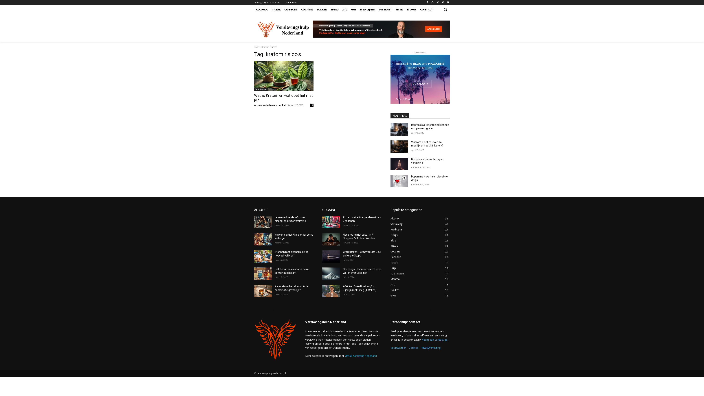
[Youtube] (448, 3)
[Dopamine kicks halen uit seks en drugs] (399, 181)
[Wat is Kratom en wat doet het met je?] (284, 76)
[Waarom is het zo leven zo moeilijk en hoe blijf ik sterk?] (399, 146)
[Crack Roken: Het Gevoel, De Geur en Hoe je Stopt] (331, 256)
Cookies (413, 347)
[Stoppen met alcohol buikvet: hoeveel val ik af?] (263, 256)
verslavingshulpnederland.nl (270, 105)
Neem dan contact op (434, 339)
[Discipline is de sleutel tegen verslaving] (399, 164)
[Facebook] (427, 3)
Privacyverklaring (431, 347)
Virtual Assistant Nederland (361, 356)
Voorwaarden (398, 347)
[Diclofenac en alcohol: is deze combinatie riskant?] (263, 273)
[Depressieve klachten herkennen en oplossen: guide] (399, 129)
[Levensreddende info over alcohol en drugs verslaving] (263, 222)
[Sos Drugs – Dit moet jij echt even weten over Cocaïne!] (331, 273)
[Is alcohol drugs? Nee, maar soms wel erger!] (263, 239)
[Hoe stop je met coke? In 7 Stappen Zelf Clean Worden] (331, 239)
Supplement (261, 89)
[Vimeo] (443, 3)
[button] (445, 9)
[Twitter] (438, 3)
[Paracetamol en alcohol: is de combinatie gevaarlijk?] (263, 291)
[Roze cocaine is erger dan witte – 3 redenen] (331, 222)
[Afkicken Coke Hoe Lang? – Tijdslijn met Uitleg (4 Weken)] (331, 291)
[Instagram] (432, 3)
